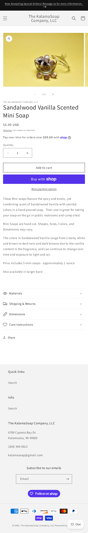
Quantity (8, 145)
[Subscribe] (67, 479)
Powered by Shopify (65, 525)
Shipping (7, 130)
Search (12, 382)
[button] (5, 18)
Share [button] (11, 337)
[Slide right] (53, 94)
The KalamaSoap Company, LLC (37, 525)
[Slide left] (34, 94)
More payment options (44, 188)
